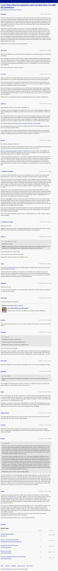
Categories (7, 565)
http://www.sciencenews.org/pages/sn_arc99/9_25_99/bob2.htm (15, 150)
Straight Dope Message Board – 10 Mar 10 (13, 305)
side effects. (15, 211)
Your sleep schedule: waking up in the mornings (13, 556)
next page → (4, 524)
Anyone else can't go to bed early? (9, 545)
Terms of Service (21, 565)
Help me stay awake (6, 551)
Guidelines (13, 565)
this (43, 228)
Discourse (8, 569)
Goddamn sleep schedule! (7, 534)
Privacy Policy (29, 565)
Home (2, 565)
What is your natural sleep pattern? (10, 539)
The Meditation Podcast (12, 267)
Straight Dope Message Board (7, 1)
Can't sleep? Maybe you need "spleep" (18, 308)
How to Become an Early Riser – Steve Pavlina (29, 123)
